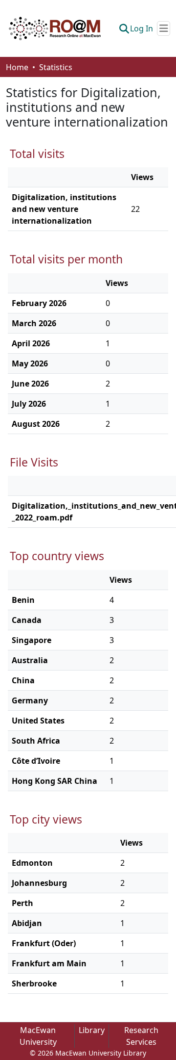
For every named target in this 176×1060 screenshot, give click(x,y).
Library (92, 1030)
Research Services (141, 1036)
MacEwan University (38, 1036)
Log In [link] (141, 28)
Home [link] (17, 67)
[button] (55, 28)
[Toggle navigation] (163, 28)
